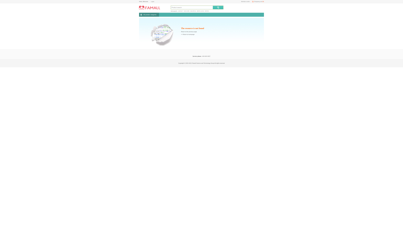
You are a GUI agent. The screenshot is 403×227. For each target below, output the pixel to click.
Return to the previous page (189, 31)
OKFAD (207, 11)
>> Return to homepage (188, 34)
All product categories (149, 14)
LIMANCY (180, 11)
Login (152, 1)
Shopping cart (258, 1)
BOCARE (187, 11)
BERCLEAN (200, 11)
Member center (245, 1)
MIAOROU (193, 11)
